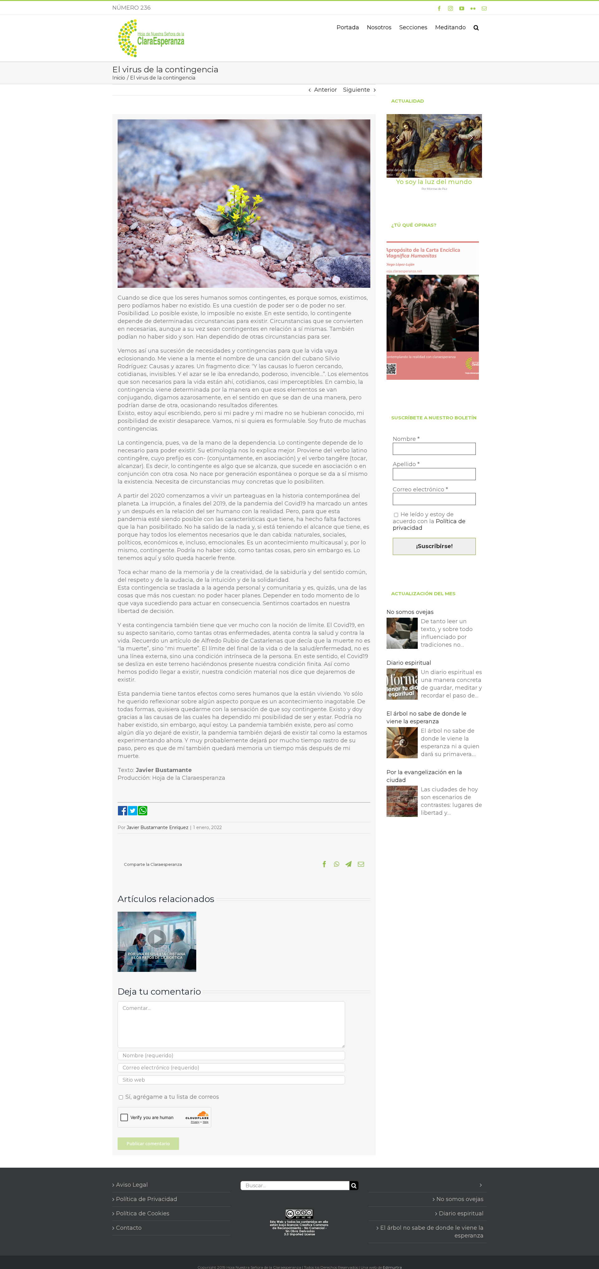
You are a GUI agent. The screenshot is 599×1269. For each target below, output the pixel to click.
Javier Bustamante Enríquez (157, 827)
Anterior (325, 89)
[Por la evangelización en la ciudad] (402, 802)
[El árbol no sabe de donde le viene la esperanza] (402, 743)
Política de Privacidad (146, 1199)
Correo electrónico (420, 489)
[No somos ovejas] (402, 634)
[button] (476, 27)
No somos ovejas (410, 612)
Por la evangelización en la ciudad (424, 776)
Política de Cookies (142, 1213)
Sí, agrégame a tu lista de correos (171, 1096)
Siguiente (356, 89)
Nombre (406, 439)
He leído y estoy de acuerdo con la (429, 521)
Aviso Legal (132, 1184)
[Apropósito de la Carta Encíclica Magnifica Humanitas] (433, 310)
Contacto (129, 1227)
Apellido (406, 464)
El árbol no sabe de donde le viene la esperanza (426, 717)
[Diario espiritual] (402, 685)
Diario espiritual (409, 662)
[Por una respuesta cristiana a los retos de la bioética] (157, 915)
